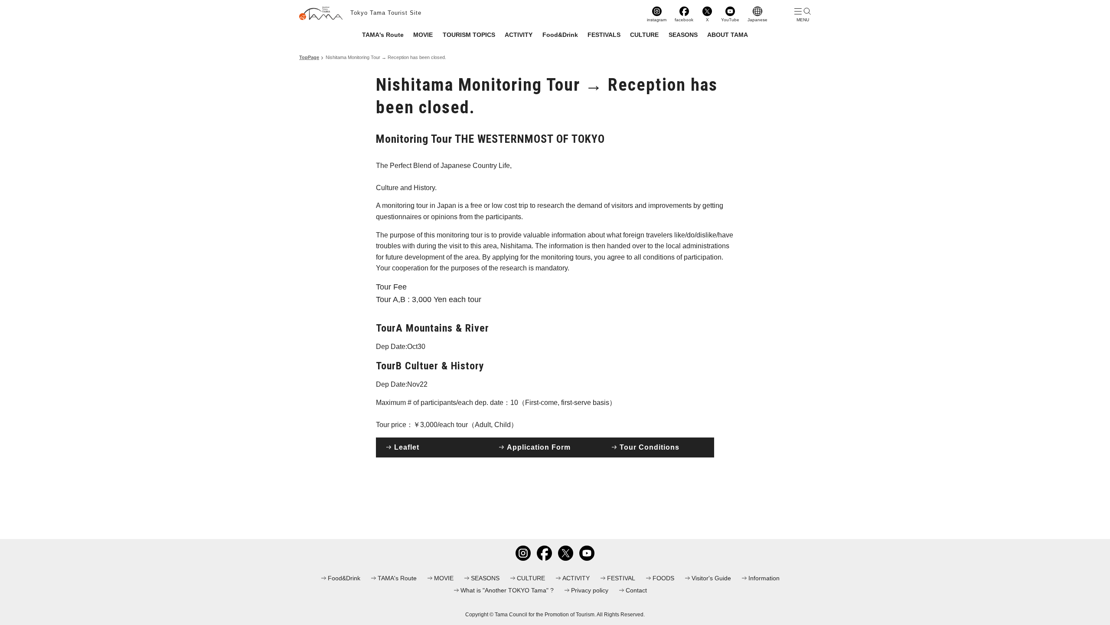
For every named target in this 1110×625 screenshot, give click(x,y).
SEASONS (683, 34)
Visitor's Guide (711, 578)
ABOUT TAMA (727, 34)
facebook (684, 19)
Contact (636, 590)
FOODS (663, 578)
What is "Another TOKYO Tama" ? (507, 590)
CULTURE (644, 34)
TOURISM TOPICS (469, 34)
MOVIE (423, 34)
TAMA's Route (383, 34)
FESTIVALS (604, 34)
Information (764, 578)
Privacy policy (589, 590)
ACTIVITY (518, 34)
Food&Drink (560, 34)
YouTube (730, 19)
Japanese (757, 19)
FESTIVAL (621, 578)
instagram (656, 19)
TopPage (309, 57)
